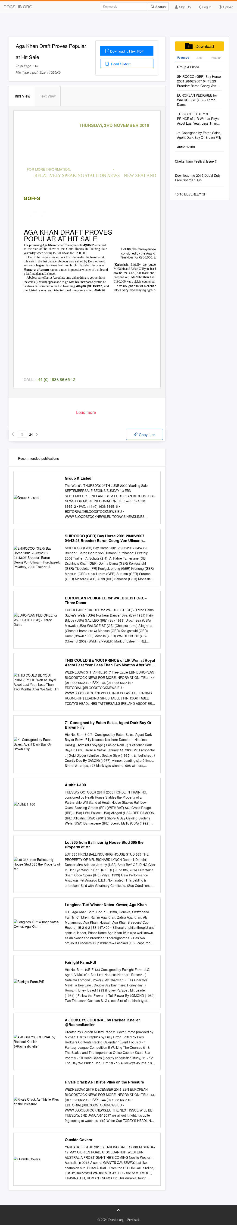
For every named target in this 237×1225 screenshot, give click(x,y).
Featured (183, 57)
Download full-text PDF (127, 51)
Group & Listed (78, 478)
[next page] (36, 434)
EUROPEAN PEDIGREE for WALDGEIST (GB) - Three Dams (106, 600)
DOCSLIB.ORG (17, 6)
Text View (48, 96)
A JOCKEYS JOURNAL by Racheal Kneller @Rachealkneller (102, 1022)
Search (160, 7)
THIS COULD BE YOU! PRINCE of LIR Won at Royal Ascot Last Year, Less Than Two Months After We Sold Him (110, 662)
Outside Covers (78, 1139)
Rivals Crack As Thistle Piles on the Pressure (104, 1082)
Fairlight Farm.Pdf (80, 962)
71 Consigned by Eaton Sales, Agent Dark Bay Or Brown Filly (108, 725)
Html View (21, 96)
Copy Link (147, 434)
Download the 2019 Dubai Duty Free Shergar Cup (198, 177)
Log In (206, 7)
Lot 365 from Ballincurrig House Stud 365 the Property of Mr (104, 844)
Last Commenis (199, 59)
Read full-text (120, 64)
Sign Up (184, 7)
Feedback (133, 1220)
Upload (228, 7)
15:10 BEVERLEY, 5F (190, 194)
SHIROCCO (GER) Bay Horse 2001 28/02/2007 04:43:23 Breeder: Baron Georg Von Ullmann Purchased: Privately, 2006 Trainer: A (104, 538)
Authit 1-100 (75, 785)
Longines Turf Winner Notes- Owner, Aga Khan (106, 904)
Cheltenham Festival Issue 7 (196, 161)
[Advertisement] (118, 26)
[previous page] (12, 434)
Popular (216, 58)
